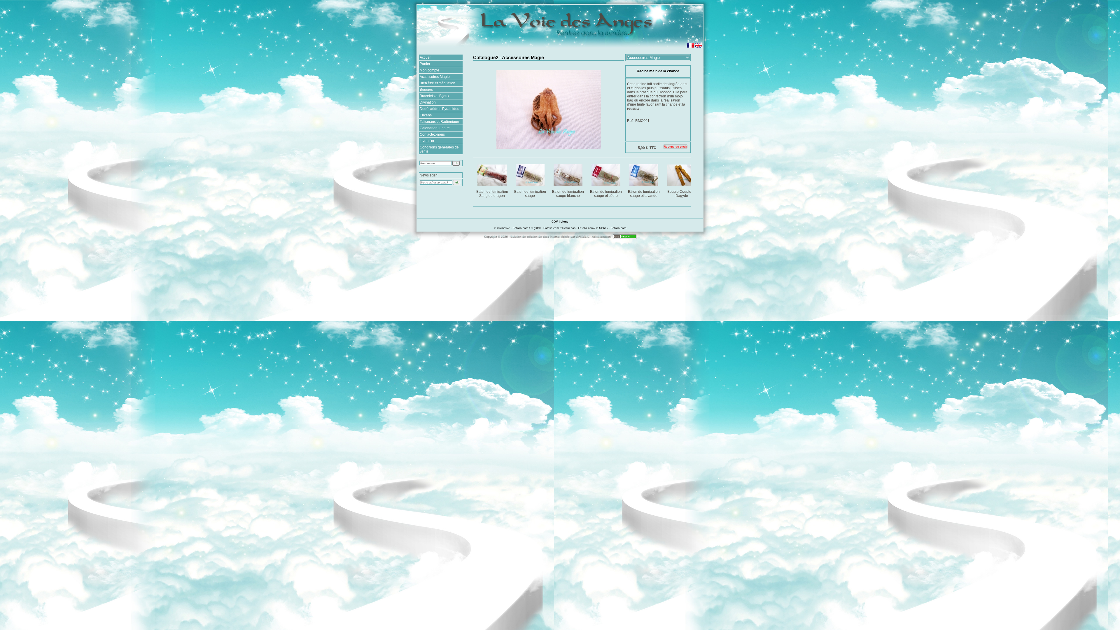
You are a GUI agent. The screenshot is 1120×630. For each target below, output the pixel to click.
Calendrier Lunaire (435, 128)
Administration (601, 236)
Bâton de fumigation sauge (530, 194)
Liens (564, 221)
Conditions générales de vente (439, 149)
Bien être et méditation (437, 83)
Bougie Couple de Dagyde (681, 194)
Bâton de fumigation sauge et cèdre (606, 194)
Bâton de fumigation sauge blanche (568, 194)
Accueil (425, 57)
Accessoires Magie (435, 77)
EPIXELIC (582, 236)
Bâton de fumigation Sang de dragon (492, 194)
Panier (425, 64)
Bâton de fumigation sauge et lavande (644, 194)
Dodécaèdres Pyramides (439, 109)
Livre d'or (427, 141)
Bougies (426, 90)
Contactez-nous (432, 134)
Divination (428, 102)
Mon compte (429, 70)
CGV (555, 221)
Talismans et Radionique (439, 122)
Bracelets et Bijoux (434, 96)
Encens (426, 115)
